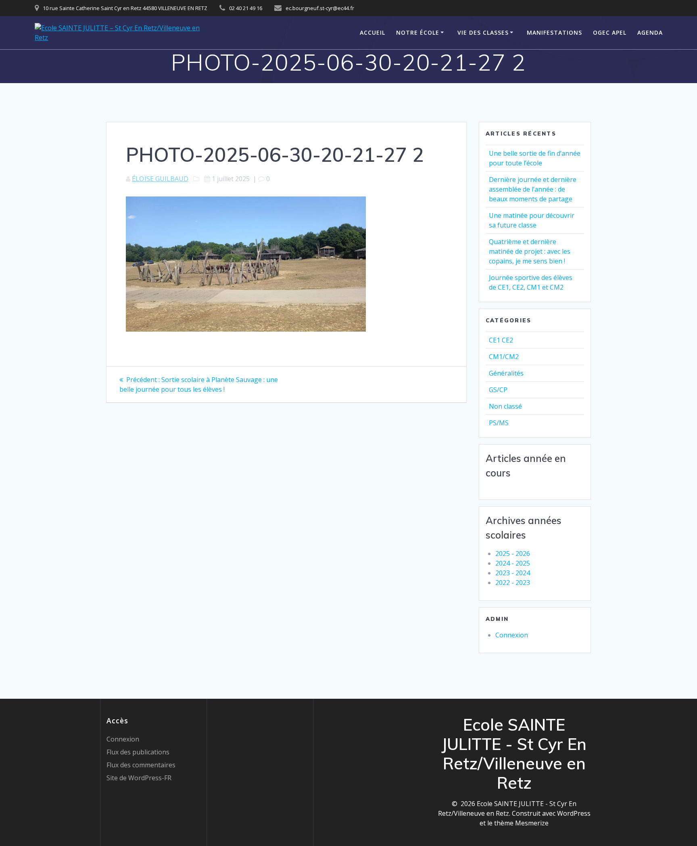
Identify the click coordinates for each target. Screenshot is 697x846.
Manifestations (554, 32)
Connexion (511, 635)
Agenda (650, 32)
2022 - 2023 (512, 582)
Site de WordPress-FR (138, 777)
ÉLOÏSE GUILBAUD (160, 178)
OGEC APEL (609, 32)
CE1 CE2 (501, 340)
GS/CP (498, 389)
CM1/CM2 (504, 356)
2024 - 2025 (512, 563)
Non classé (505, 406)
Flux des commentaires (140, 764)
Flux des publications (137, 752)
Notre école (417, 32)
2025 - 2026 (512, 553)
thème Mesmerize (521, 823)
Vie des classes (483, 32)
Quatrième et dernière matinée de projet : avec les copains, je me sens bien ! (529, 251)
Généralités (506, 373)
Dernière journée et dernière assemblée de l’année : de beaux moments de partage (532, 189)
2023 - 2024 (512, 572)
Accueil (372, 32)
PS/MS (499, 422)
